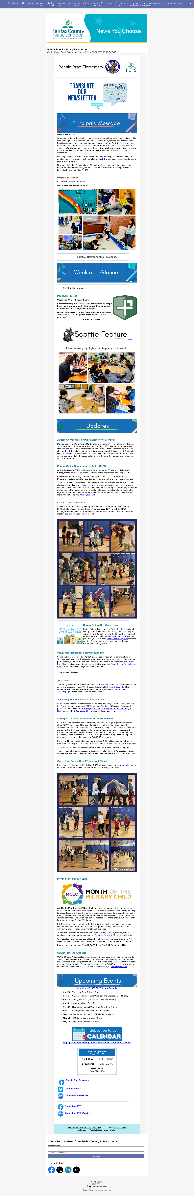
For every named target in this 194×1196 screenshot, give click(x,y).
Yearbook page (126, 765)
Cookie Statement (142, 5)
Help (109, 1190)
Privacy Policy (88, 1190)
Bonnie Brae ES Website (76, 1095)
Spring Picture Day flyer (117, 639)
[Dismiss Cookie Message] (190, 2)
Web (106, 1130)
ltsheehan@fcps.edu (114, 687)
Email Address (54, 1145)
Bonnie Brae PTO (73, 1106)
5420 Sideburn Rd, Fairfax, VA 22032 (84, 1127)
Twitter (113, 1130)
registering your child (85, 495)
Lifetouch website (123, 634)
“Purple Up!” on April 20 (104, 935)
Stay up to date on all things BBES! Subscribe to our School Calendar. (97, 1042)
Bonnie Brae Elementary (77, 1080)
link (104, 159)
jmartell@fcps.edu (119, 967)
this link (68, 451)
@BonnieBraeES (73, 1088)
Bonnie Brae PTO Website (77, 1113)
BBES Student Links (83, 711)
